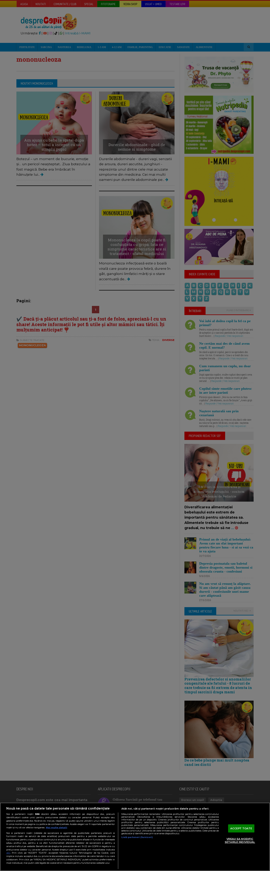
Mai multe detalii (56, 827)
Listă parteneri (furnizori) (137, 837)
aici (8, 852)
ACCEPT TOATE (241, 828)
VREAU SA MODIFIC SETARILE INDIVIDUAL (240, 840)
